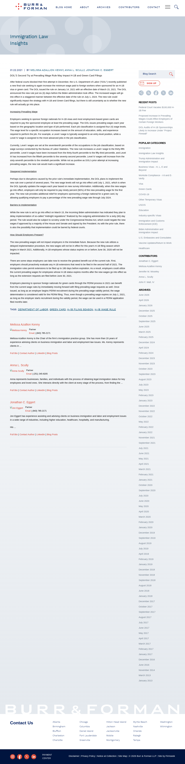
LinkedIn (40, 353)
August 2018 (145, 585)
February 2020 (146, 522)
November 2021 (147, 437)
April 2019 (144, 554)
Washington (166, 722)
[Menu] (168, 7)
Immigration (145, 148)
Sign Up (151, 83)
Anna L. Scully (74, 70)
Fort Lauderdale (88, 736)
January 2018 (145, 596)
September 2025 (147, 321)
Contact (153, 7)
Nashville (138, 726)
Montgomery (113, 740)
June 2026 (144, 295)
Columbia (85, 726)
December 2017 (147, 601)
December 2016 (147, 659)
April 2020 (144, 511)
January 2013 (145, 680)
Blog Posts (52, 353)
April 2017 (144, 638)
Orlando (137, 731)
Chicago (84, 722)
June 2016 (144, 665)
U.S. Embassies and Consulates (155, 237)
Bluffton (57, 731)
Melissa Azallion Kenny (46, 70)
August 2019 (145, 543)
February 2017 (146, 649)
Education (144, 210)
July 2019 (143, 548)
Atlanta (56, 722)
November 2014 (147, 670)
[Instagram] (12, 756)
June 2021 (144, 453)
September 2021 (147, 443)
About (84, 7)
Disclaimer (74, 756)
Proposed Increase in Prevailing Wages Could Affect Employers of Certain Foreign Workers (155, 119)
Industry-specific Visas (150, 215)
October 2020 (145, 485)
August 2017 (145, 617)
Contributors (129, 7)
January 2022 (145, 432)
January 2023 (145, 400)
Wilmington (166, 726)
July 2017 (143, 622)
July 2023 (143, 384)
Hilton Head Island (116, 722)
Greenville (85, 740)
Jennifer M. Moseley (149, 271)
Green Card (58, 309)
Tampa (136, 740)
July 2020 (143, 495)
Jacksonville (112, 731)
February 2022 (146, 427)
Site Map (122, 756)
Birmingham (59, 726)
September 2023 (147, 374)
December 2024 (147, 342)
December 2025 (147, 311)
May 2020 (144, 506)
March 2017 (145, 643)
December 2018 (147, 569)
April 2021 (144, 464)
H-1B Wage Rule (105, 309)
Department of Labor (33, 309)
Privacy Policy (88, 756)
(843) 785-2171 (43, 333)
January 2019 (145, 564)
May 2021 (144, 458)
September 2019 (147, 538)
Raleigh (137, 736)
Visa (141, 184)
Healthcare (144, 248)
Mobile (109, 736)
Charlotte (58, 740)
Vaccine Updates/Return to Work (155, 243)
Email (31, 333)
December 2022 (147, 406)
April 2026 (144, 300)
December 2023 (147, 358)
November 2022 (147, 411)
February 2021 (146, 474)
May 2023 (144, 390)
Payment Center (47, 756)
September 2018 (147, 580)
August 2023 (145, 379)
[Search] (176, 7)
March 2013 (145, 675)
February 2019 (146, 559)
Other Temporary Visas (150, 199)
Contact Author (27, 353)
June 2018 (144, 591)
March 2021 (145, 469)
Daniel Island (86, 731)
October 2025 (145, 316)
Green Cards (145, 189)
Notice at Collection (106, 756)
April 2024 (144, 347)
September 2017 (147, 612)
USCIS (142, 205)
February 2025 (146, 337)
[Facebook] (19, 756)
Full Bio (14, 353)
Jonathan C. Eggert (100, 70)
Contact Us (21, 722)
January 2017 (145, 654)
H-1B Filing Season (80, 309)
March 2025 (145, 332)
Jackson (110, 726)
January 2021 (145, 480)
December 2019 (147, 532)
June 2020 (144, 501)
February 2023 (146, 395)
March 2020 (145, 517)
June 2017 (144, 628)
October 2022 (145, 416)
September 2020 (147, 490)
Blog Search (149, 73)
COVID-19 (144, 194)
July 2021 (143, 448)
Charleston (58, 736)
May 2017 (144, 633)
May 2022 (144, 421)
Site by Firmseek (166, 756)
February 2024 (146, 353)
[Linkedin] (33, 756)
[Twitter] (26, 756)
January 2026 (145, 305)
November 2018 (147, 575)
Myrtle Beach (140, 722)
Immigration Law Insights (151, 153)
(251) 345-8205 (40, 374)
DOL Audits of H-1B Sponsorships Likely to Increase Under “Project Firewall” (156, 130)
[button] (141, 94)
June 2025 (144, 326)
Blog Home (64, 7)
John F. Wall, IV (146, 282)
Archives (103, 7)
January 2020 (145, 527)
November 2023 (147, 363)
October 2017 (145, 606)
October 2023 (145, 369)
